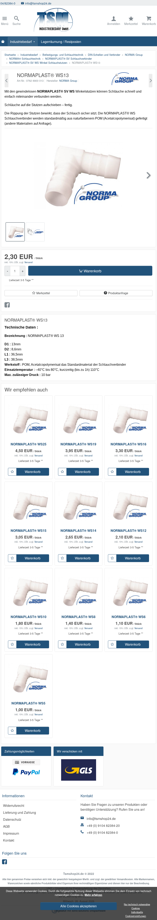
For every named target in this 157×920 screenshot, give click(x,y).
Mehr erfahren (93, 895)
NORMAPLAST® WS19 (78, 444)
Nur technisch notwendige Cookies (137, 906)
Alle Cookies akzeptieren (78, 906)
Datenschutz (12, 819)
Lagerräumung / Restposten (61, 41)
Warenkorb (92, 270)
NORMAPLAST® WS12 (128, 530)
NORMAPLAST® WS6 (129, 616)
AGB (6, 826)
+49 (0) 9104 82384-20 (103, 825)
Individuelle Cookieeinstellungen (135, 914)
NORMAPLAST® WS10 (28, 616)
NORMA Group (68, 81)
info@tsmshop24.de (101, 818)
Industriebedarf (21, 41)
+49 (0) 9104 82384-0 (102, 832)
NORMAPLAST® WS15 (28, 530)
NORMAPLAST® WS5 (28, 703)
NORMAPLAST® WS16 (128, 444)
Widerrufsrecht (13, 805)
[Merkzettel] (12, 472)
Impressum (11, 833)
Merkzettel (43, 293)
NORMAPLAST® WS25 (28, 444)
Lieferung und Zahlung (19, 812)
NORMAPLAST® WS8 (78, 616)
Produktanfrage (118, 293)
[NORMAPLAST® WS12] (6, 80)
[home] (4, 41)
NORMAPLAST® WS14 (78, 530)
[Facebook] (5, 862)
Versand (28, 262)
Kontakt (8, 840)
